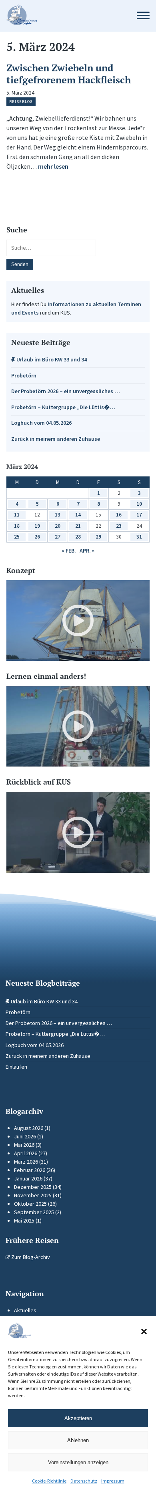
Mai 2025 (24, 1220)
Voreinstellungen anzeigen (78, 1462)
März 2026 (26, 1161)
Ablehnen (78, 1440)
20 (57, 526)
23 (119, 526)
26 (37, 536)
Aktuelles (25, 1310)
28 (78, 536)
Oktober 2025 (30, 1203)
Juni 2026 (25, 1136)
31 (139, 536)
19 (37, 526)
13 (57, 514)
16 (119, 514)
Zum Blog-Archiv (30, 1257)
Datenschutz (83, 1481)
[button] (144, 1332)
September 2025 (34, 1212)
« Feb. (69, 550)
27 (57, 536)
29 (98, 536)
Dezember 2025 (33, 1186)
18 (17, 526)
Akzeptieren (78, 1418)
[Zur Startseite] (63, 15)
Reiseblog (21, 101)
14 (78, 514)
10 (139, 503)
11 (17, 514)
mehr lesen (53, 166)
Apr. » (87, 550)
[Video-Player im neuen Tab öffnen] (78, 620)
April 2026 (25, 1153)
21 (78, 526)
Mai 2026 (24, 1144)
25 (17, 536)
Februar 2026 (29, 1170)
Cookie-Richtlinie (49, 1481)
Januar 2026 (28, 1178)
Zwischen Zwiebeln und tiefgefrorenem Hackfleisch (68, 73)
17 (139, 514)
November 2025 (33, 1195)
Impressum (112, 1481)
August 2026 (28, 1128)
